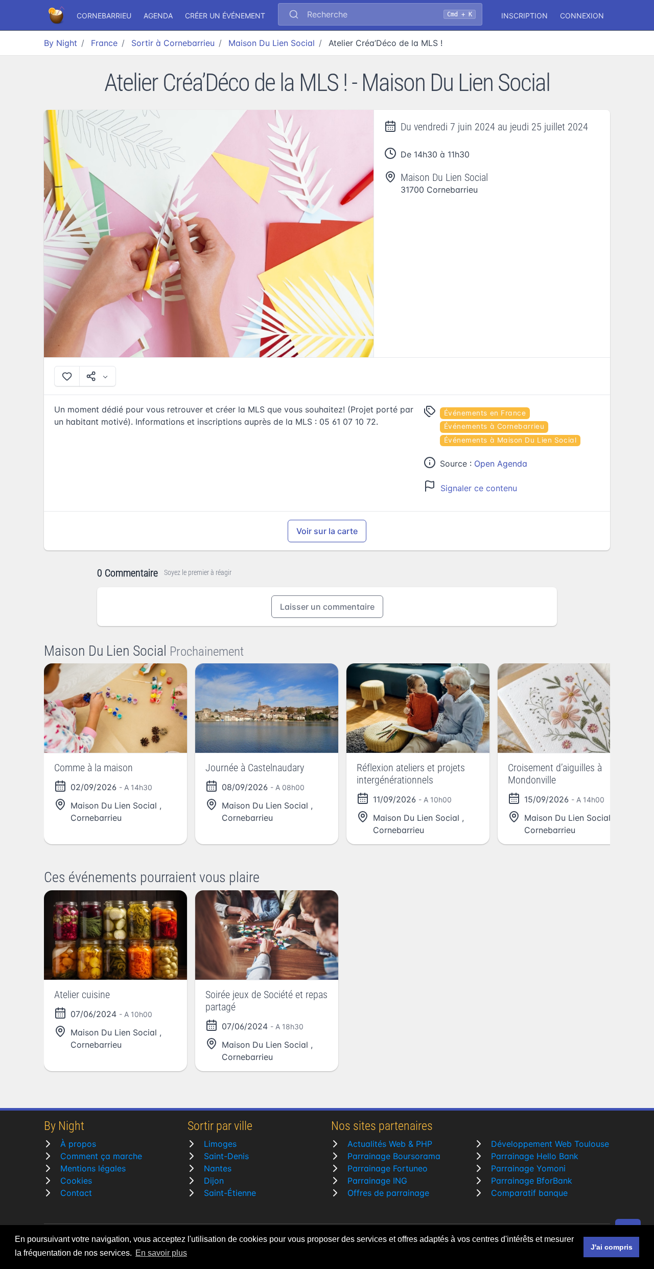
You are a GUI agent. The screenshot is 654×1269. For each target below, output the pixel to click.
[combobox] (380, 15)
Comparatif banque (529, 1193)
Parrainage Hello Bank (534, 1156)
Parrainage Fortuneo (387, 1168)
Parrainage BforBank (531, 1180)
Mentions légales (93, 1168)
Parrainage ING (377, 1180)
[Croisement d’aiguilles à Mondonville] (569, 708)
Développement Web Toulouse (550, 1144)
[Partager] (97, 376)
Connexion (582, 15)
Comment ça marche (101, 1156)
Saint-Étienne (230, 1193)
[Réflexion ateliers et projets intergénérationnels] (417, 708)
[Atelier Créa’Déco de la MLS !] (209, 233)
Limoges (220, 1144)
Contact (76, 1193)
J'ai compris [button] (612, 1247)
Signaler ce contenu (478, 488)
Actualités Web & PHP (389, 1144)
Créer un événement (225, 15)
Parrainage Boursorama (393, 1156)
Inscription (524, 15)
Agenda (158, 15)
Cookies (76, 1180)
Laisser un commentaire (327, 607)
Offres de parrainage (388, 1193)
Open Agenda (500, 463)
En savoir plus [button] (161, 1253)
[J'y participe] (67, 376)
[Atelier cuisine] (115, 935)
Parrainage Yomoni (528, 1168)
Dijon (214, 1180)
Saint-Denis (226, 1156)
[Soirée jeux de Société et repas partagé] (266, 935)
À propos (78, 1144)
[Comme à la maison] (115, 708)
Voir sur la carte (327, 531)
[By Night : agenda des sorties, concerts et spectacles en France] (57, 15)
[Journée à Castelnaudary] (266, 708)
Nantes (217, 1168)
